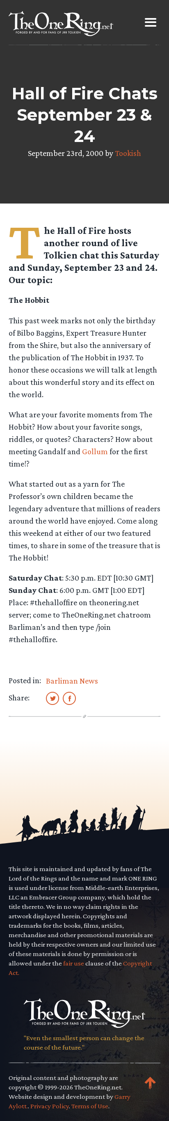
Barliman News (72, 680)
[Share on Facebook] (69, 698)
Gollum (95, 451)
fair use (73, 963)
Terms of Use (89, 1106)
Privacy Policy (49, 1106)
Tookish (128, 153)
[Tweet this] (52, 698)
